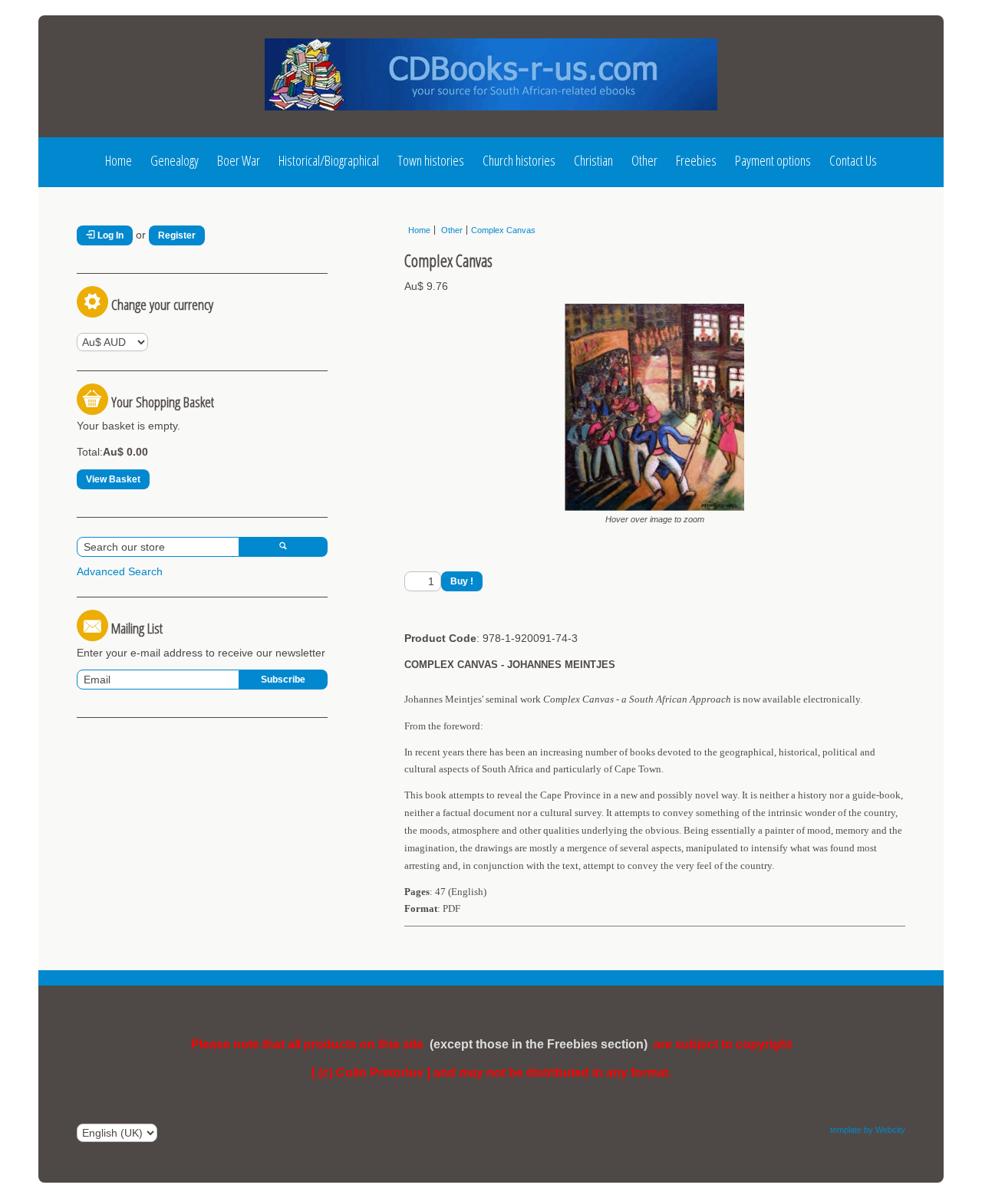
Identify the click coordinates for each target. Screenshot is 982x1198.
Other (644, 160)
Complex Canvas (503, 230)
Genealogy (174, 160)
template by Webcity (867, 1129)
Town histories (430, 160)
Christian (593, 160)
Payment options (773, 160)
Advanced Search (120, 571)
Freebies (696, 160)
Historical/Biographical (328, 160)
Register (177, 235)
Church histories (519, 160)
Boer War (238, 160)
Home (118, 160)
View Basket (113, 479)
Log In (109, 235)
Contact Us (853, 160)
